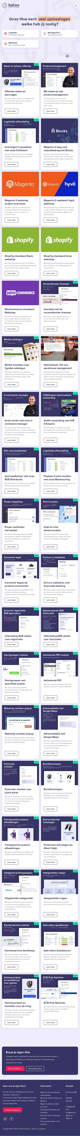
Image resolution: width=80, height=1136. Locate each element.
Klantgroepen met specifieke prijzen (15, 682)
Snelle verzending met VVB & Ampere (59, 422)
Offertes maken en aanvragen (15, 93)
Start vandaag (14, 1068)
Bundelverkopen (53, 789)
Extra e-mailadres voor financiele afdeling (57, 584)
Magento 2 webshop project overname (16, 202)
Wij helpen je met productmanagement (56, 93)
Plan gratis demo (35, 1068)
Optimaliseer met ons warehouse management (58, 366)
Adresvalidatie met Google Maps (54, 735)
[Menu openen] (76, 5)
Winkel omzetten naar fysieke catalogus (17, 366)
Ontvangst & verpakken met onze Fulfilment (18, 148)
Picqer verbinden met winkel (14, 528)
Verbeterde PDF (53, 680)
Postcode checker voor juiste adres (18, 791)
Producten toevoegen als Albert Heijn (58, 846)
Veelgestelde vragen (55, 898)
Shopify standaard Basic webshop (19, 257)
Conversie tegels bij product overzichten (17, 584)
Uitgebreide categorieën (19, 898)
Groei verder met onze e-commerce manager (19, 422)
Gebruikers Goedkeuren (57, 950)
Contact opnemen (12, 1110)
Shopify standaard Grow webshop (58, 257)
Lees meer (12, 112)
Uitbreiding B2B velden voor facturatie (57, 637)
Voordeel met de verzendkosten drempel (57, 311)
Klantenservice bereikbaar (20, 950)
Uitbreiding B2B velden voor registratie (18, 637)
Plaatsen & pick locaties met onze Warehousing (57, 478)
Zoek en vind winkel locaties (52, 528)
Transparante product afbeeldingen (17, 846)
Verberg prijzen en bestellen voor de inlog (18, 1004)
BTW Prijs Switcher (54, 1002)
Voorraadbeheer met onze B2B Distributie (19, 478)
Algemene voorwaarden (39, 1129)
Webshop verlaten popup (19, 733)
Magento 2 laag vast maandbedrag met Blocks (58, 148)
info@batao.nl (71, 1112)
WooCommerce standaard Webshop (19, 311)
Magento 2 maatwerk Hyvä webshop (59, 202)
